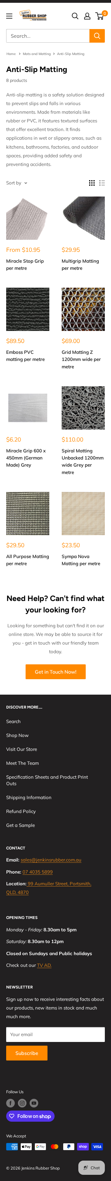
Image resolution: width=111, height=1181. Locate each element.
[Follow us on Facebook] (10, 1103)
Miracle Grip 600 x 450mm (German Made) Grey (26, 458)
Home (11, 54)
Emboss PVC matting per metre (25, 355)
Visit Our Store (21, 749)
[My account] (87, 16)
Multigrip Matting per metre (80, 264)
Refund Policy (21, 811)
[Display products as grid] (92, 183)
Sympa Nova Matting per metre (81, 559)
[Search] (97, 36)
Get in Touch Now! (55, 672)
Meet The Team (22, 763)
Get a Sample (20, 825)
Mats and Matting (37, 54)
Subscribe (26, 1053)
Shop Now (17, 735)
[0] (100, 16)
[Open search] (75, 16)
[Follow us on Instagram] (22, 1103)
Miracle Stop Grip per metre (25, 264)
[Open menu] (9, 16)
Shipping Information (28, 797)
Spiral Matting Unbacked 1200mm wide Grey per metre (83, 461)
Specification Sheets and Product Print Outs (47, 780)
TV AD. (44, 965)
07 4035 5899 (38, 872)
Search (13, 721)
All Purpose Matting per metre (27, 559)
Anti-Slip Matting (70, 54)
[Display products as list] (102, 183)
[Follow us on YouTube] (34, 1103)
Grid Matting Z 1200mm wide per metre (81, 359)
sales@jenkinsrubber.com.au (51, 860)
